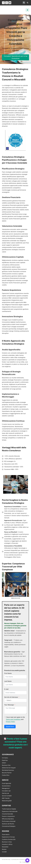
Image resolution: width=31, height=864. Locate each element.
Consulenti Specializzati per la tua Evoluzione (15, 57)
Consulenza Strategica (8, 826)
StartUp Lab (5, 793)
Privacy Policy (10, 721)
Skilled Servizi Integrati (9, 768)
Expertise (5, 760)
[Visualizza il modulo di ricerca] (27, 2)
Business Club (6, 765)
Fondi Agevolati (6, 783)
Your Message (9, 705)
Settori (4, 763)
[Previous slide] (3, 584)
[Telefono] (3, 2)
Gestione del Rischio (8, 824)
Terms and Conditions (13, 719)
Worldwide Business (8, 770)
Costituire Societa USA (8, 839)
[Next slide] (27, 584)
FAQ (20, 862)
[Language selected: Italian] (27, 862)
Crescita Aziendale (7, 814)
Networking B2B (6, 800)
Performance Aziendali (8, 821)
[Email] (9, 2)
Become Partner (7, 772)
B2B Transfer (6, 798)
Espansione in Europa (8, 837)
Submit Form (10, 726)
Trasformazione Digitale (9, 809)
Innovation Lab (6, 791)
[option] (27, 862)
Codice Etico (5, 775)
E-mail (6, 689)
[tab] (11, 598)
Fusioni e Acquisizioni (8, 816)
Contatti (4, 852)
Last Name (7, 681)
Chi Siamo (5, 758)
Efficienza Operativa (8, 819)
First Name (8, 673)
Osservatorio (6, 834)
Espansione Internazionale (9, 811)
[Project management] (15, 140)
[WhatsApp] (6, 2)
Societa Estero (6, 786)
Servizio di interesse (11, 697)
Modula (4, 849)
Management (6, 788)
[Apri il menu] (27, 10)
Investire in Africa (7, 844)
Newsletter (5, 847)
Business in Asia (7, 842)
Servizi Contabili (7, 796)
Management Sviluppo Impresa (15, 584)
